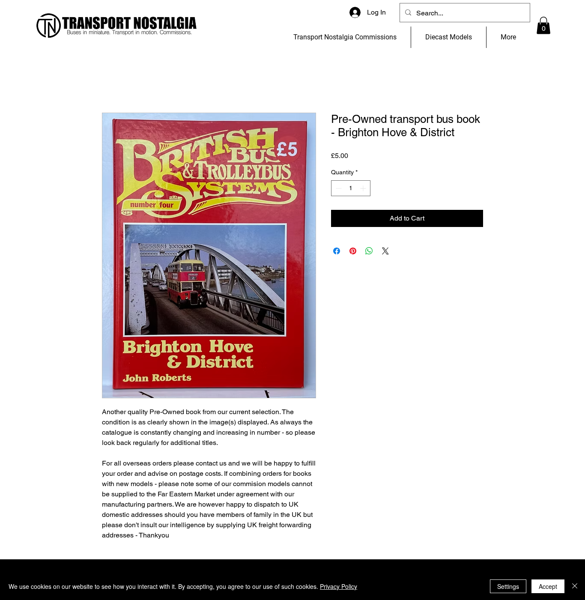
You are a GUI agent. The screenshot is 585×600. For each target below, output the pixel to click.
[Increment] (363, 188)
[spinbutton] (350, 188)
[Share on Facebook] (336, 251)
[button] (543, 25)
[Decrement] (337, 188)
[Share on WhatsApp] (369, 251)
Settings (508, 586)
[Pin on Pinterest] (353, 251)
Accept (548, 586)
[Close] (575, 586)
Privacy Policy (338, 586)
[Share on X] (385, 251)
